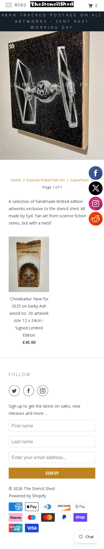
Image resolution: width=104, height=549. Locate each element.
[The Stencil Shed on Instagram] (44, 390)
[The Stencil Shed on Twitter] (15, 390)
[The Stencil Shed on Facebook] (29, 390)
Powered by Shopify (27, 495)
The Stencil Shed (40, 488)
